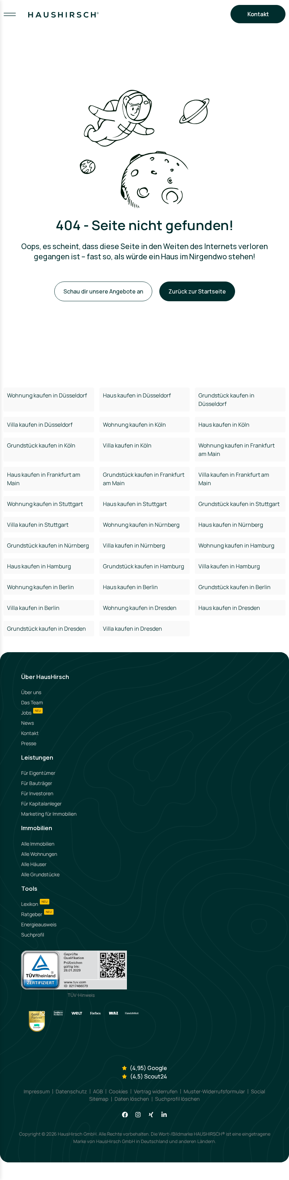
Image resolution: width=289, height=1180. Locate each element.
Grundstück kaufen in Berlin (234, 587)
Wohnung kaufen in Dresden (140, 608)
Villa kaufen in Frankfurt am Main (233, 479)
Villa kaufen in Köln (127, 445)
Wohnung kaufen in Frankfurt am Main (236, 449)
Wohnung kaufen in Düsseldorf (47, 395)
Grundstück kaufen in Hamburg (143, 566)
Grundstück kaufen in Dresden (46, 628)
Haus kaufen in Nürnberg (230, 525)
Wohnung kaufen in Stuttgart (45, 504)
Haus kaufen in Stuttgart (135, 504)
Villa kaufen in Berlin (33, 608)
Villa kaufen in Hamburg (229, 566)
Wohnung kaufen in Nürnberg (141, 525)
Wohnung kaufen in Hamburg (236, 545)
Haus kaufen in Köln (224, 424)
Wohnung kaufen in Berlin (40, 587)
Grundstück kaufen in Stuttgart (238, 504)
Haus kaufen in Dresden (229, 608)
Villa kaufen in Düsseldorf (40, 424)
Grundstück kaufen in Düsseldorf (226, 399)
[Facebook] (125, 1114)
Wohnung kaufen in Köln (134, 424)
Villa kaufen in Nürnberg (134, 545)
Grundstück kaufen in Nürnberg (48, 545)
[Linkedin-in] (164, 1114)
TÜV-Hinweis (81, 995)
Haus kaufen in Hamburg (39, 566)
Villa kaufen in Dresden (132, 628)
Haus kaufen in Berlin (130, 587)
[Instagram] (138, 1114)
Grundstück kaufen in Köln (41, 445)
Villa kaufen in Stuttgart (37, 525)
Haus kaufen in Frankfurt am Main (43, 479)
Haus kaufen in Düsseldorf (137, 395)
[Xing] (151, 1114)
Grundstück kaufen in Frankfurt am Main (143, 479)
